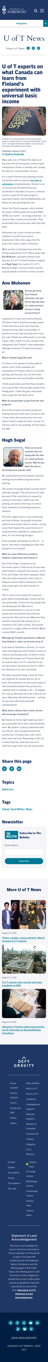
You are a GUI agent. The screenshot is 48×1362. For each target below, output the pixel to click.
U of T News (24, 38)
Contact (11, 1162)
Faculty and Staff (15, 1110)
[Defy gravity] (24, 1059)
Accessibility (13, 1172)
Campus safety (30, 1212)
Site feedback (14, 1183)
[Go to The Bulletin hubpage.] (11, 835)
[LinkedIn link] (37, 1322)
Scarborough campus (32, 1193)
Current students (14, 1095)
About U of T (32, 1088)
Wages (29, 809)
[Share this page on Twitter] (4, 768)
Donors (13, 1117)
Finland (5, 809)
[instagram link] (38, 48)
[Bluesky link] (24, 1329)
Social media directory (24, 1337)
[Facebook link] (33, 48)
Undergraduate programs (33, 1106)
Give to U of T (32, 1093)
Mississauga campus (31, 1183)
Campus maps (30, 1203)
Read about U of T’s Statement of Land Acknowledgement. (25, 1294)
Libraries (30, 1139)
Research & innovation (31, 1126)
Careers (11, 1167)
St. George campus (30, 1173)
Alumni (13, 1102)
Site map (12, 1188)
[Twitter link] (28, 48)
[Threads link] (31, 1329)
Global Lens (7, 789)
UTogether (30, 1144)
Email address (11, 845)
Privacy (11, 1177)
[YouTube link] (30, 1322)
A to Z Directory (30, 1151)
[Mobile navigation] (42, 10)
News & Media (32, 1083)
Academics (31, 1099)
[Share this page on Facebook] (11, 768)
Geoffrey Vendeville (14, 154)
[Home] (14, 10)
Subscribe (24, 861)
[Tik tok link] (18, 1329)
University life (32, 1133)
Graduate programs (30, 1116)
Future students (14, 1085)
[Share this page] (19, 768)
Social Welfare (18, 809)
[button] (35, 10)
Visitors (13, 1123)
